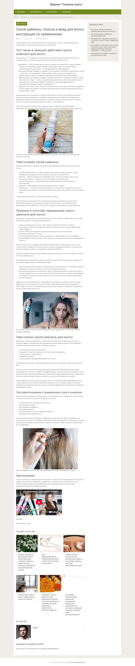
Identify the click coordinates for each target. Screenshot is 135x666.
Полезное (66, 12)
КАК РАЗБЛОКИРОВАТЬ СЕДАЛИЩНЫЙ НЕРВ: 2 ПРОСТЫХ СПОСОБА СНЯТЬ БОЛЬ (50, 559)
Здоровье (21, 12)
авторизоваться (53, 649)
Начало (16, 17)
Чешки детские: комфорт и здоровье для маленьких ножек (104, 54)
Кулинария (52, 12)
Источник (19, 519)
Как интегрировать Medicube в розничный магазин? (101, 35)
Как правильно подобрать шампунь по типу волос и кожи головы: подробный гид (104, 40)
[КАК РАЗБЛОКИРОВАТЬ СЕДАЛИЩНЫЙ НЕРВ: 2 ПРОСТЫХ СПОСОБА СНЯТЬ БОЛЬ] (50, 543)
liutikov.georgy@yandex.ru (78, 662)
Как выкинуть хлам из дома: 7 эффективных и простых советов (26, 597)
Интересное (36, 12)
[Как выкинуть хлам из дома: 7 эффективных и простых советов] (27, 583)
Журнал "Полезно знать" (66, 4)
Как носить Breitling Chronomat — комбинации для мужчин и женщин (103, 30)
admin (19, 38)
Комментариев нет (42, 38)
